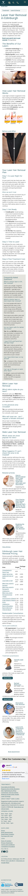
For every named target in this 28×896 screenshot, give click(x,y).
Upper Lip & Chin (7, 574)
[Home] (3, 3)
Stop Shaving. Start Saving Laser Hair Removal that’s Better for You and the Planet (20, 503)
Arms (4, 602)
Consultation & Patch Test (6, 571)
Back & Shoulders (7, 606)
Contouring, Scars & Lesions (9, 792)
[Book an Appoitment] (9, 4)
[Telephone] (18, 4)
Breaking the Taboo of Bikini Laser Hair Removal (20, 526)
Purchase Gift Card (7, 836)
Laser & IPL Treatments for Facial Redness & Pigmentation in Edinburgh (20, 730)
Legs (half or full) (7, 581)
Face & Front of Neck (8, 598)
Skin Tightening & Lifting (8, 791)
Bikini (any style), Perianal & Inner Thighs (7, 595)
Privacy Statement (7, 843)
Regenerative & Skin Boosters (10, 789)
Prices (3, 830)
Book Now (4, 6)
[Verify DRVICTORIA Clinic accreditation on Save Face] (19, 885)
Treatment (5, 10)
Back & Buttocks (7, 608)
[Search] (14, 4)
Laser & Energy (15, 10)
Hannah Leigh (18, 660)
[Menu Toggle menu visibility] (25, 2)
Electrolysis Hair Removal (20, 703)
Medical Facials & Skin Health (10, 794)
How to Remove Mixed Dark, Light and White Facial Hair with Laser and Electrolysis (20, 479)
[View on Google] (3, 766)
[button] (1, 772)
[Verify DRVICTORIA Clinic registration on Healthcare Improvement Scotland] (7, 885)
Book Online (7, 678)
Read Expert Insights (7, 834)
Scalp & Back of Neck (8, 600)
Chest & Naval (6, 610)
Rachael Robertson (17, 684)
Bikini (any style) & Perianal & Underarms (7, 589)
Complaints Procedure (8, 846)
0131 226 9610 (10, 861)
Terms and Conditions (8, 845)
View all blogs (6, 547)
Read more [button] (5, 778)
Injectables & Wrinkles (8, 787)
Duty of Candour (6, 841)
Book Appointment (14, 752)
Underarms (5, 604)
